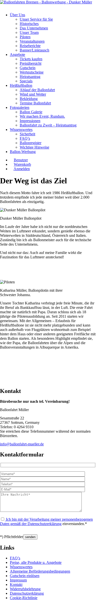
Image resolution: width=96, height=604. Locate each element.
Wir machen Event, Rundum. (42, 116)
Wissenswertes (21, 129)
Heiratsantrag (30, 77)
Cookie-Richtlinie (23, 598)
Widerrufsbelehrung (25, 589)
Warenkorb (22, 164)
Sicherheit (27, 134)
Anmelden (22, 169)
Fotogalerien (19, 107)
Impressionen (30, 121)
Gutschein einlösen (24, 576)
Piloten (25, 37)
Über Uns (17, 15)
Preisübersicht (30, 63)
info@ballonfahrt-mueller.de (22, 444)
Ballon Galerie (31, 112)
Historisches (29, 24)
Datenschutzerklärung (45, 524)
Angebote (17, 54)
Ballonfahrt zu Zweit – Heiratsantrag (48, 125)
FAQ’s (25, 138)
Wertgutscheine (32, 72)
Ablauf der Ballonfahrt (37, 90)
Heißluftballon (21, 85)
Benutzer (21, 160)
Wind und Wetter (33, 94)
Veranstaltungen (32, 41)
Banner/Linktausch (34, 50)
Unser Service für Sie (36, 19)
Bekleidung (29, 99)
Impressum (18, 580)
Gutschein (27, 68)
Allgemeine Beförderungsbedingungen (40, 571)
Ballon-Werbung (23, 152)
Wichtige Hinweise (34, 147)
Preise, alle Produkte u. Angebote (36, 562)
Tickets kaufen (31, 59)
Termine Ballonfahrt (35, 103)
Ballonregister (30, 143)
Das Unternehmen (34, 28)
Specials (26, 81)
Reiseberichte (30, 46)
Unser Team (29, 32)
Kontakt (16, 584)
